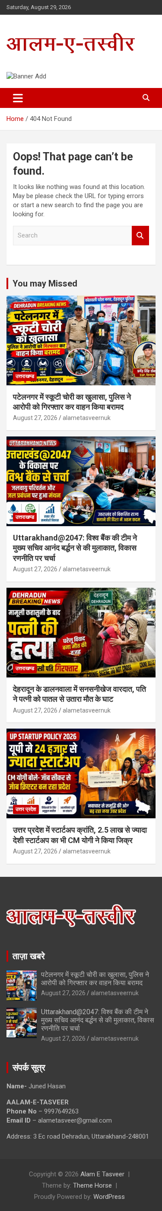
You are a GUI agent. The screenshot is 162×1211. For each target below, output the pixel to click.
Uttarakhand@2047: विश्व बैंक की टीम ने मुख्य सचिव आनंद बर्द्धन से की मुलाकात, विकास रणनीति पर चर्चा (75, 548)
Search (140, 235)
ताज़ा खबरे (29, 956)
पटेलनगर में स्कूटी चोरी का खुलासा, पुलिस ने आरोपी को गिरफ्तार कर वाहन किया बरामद (95, 978)
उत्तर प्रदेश (26, 809)
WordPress (109, 1197)
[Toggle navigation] (17, 98)
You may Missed (45, 283)
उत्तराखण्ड (25, 376)
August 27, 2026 (35, 417)
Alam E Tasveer (102, 1174)
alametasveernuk (87, 417)
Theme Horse (92, 1185)
